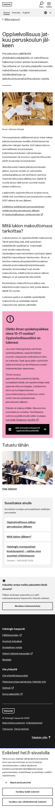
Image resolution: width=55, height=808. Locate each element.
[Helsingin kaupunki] (8, 711)
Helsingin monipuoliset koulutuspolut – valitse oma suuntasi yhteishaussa (24, 551)
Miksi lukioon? (12, 19)
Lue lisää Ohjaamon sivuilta (22, 419)
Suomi (6, 12)
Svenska (16, 12)
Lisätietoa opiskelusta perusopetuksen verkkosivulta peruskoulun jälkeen (23, 208)
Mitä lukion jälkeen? (19, 536)
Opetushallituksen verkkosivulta (24, 214)
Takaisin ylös (39, 737)
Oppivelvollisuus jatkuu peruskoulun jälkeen (21, 524)
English (26, 12)
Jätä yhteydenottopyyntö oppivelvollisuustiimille (32, 429)
